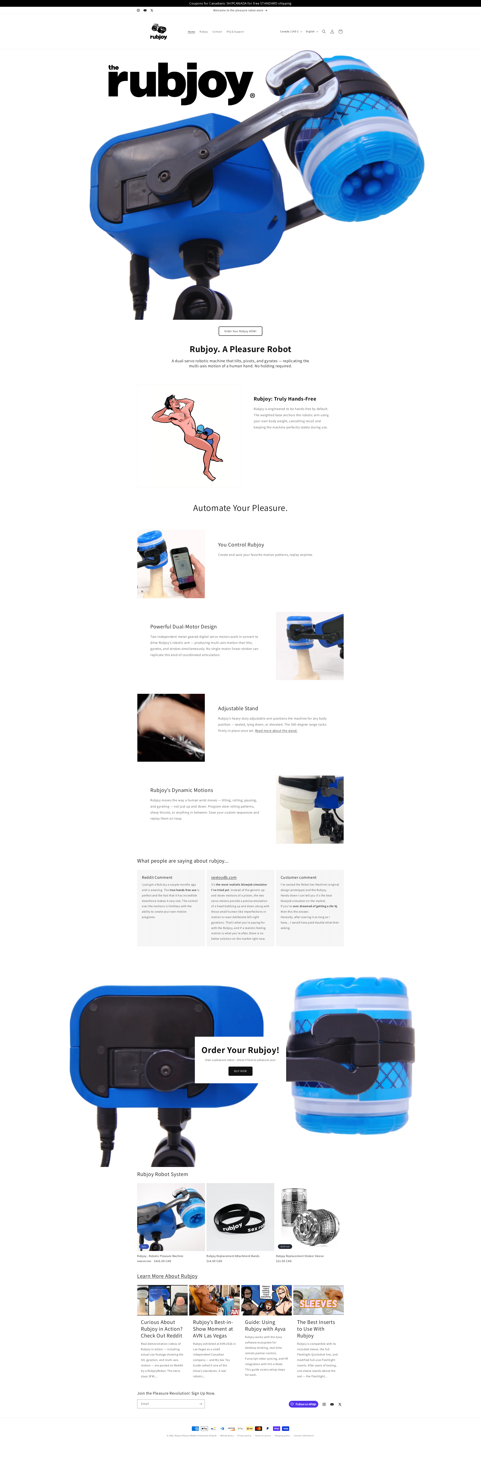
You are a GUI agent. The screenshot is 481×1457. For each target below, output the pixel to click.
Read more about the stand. (276, 730)
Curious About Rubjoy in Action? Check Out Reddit (161, 1329)
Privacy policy (244, 1435)
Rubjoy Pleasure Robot (186, 1435)
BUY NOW (240, 1071)
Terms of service (263, 1435)
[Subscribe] (200, 1403)
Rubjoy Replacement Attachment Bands (232, 1256)
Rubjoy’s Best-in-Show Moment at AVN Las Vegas (213, 1329)
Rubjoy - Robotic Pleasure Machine (160, 1256)
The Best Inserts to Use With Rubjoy (316, 1329)
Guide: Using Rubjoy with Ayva (265, 1325)
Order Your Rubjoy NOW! (240, 331)
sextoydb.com (224, 877)
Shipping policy (282, 1435)
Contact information (304, 1435)
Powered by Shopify (207, 1435)
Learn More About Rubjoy (167, 1275)
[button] (324, 31)
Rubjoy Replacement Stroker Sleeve (300, 1256)
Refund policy (227, 1435)
